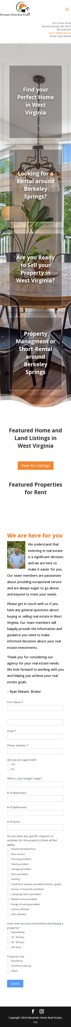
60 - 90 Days (17, 942)
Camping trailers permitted (26, 894)
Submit (15, 983)
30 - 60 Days (17, 937)
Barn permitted (19, 874)
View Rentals (35, 198)
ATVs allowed (18, 914)
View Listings (35, 114)
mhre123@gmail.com (60, 32)
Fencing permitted (21, 859)
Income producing (21, 965)
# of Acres (13, 821)
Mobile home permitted (24, 899)
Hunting (15, 879)
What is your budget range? (24, 778)
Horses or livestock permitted (27, 889)
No (12, 769)
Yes (13, 764)
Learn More (35, 372)
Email (11, 731)
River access (18, 854)
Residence (17, 960)
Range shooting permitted (25, 904)
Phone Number (17, 745)
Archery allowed (20, 909)
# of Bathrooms (17, 807)
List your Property (35, 283)
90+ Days (16, 947)
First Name (15, 702)
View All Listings (35, 465)
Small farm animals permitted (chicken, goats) (36, 884)
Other (14, 970)
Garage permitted (21, 869)
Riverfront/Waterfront (23, 849)
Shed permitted (19, 864)
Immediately (18, 932)
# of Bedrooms (16, 793)
